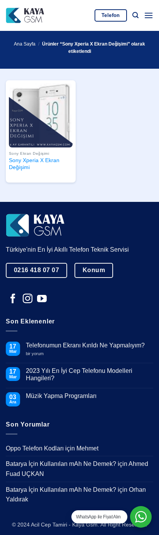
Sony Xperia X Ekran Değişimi (34, 163)
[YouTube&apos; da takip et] (42, 299)
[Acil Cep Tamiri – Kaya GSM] (25, 15)
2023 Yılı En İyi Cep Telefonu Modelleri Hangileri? (79, 374)
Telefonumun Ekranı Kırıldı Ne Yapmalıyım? (85, 345)
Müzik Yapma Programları (61, 396)
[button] (135, 15)
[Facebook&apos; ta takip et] (13, 299)
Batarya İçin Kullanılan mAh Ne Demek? (61, 464)
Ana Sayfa (25, 44)
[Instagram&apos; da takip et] (27, 299)
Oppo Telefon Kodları (35, 448)
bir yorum (37, 353)
